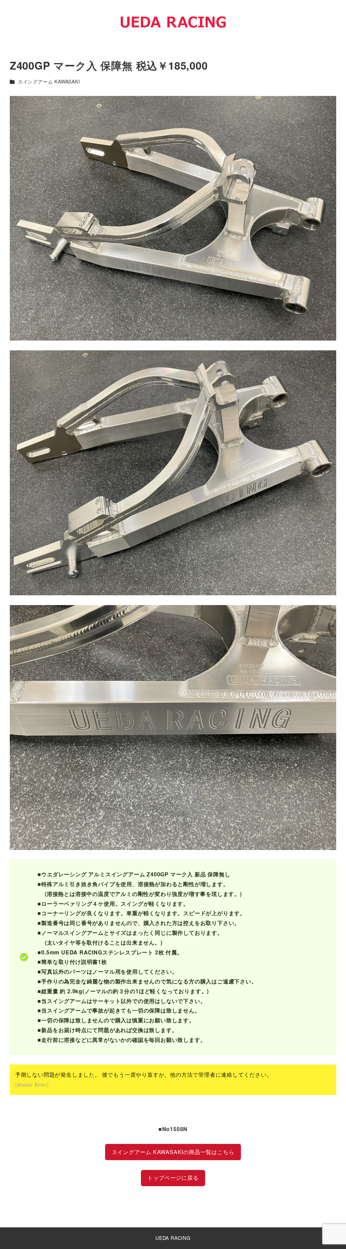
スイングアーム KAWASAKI (49, 81)
